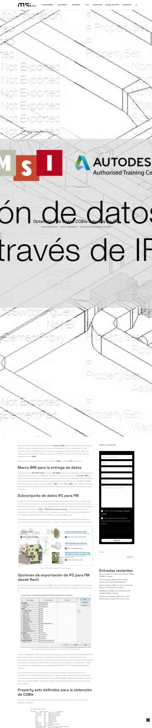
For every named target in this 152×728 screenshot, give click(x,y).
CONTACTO (127, 5)
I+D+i (87, 5)
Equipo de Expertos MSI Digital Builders (96, 227)
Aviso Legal (119, 511)
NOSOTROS (97, 5)
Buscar (101, 552)
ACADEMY (76, 5)
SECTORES (62, 5)
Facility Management (69, 227)
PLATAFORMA (47, 5)
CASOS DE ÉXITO (112, 5)
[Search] (136, 5)
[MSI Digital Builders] (27, 5)
